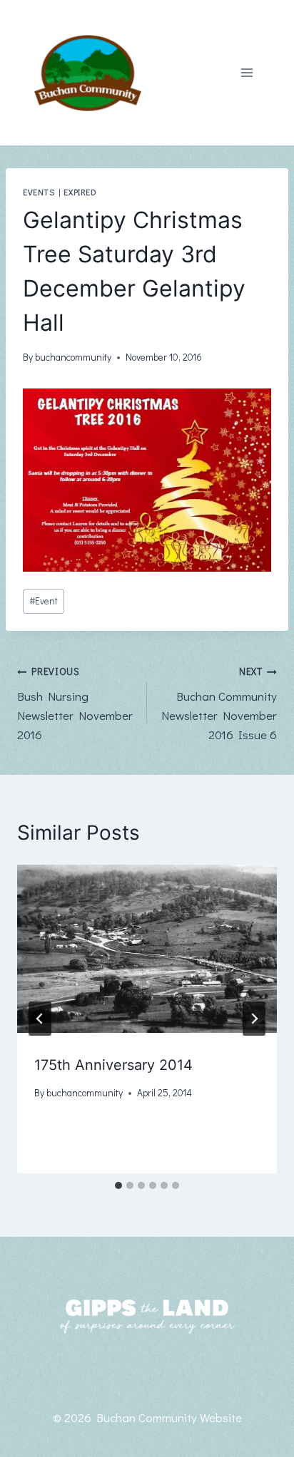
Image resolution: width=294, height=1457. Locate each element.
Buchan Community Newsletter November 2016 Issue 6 (219, 704)
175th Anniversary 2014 (113, 1065)
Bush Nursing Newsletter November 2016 (75, 704)
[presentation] (147, 951)
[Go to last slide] (40, 1019)
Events (39, 192)
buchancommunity (73, 357)
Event (43, 600)
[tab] (118, 1185)
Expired (80, 192)
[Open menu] (246, 73)
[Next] (254, 1019)
